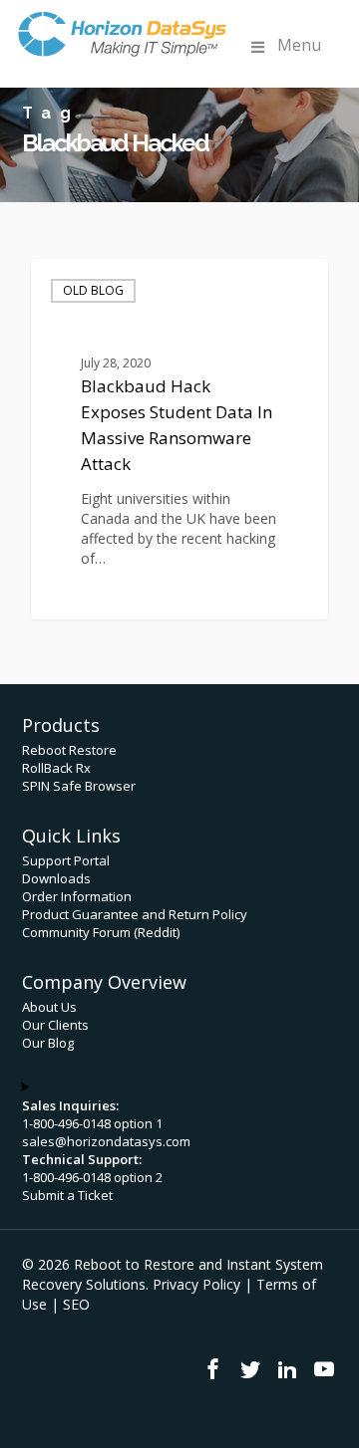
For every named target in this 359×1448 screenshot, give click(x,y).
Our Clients (55, 1025)
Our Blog (48, 1043)
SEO (76, 1304)
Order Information (77, 896)
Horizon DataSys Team (135, 595)
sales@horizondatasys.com (106, 1141)
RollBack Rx (56, 768)
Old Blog (93, 290)
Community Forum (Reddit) (101, 932)
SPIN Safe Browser (79, 786)
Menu (299, 45)
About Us (49, 1007)
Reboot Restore (69, 750)
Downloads (56, 878)
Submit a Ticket (67, 1195)
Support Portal (66, 860)
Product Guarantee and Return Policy (134, 914)
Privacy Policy (196, 1284)
